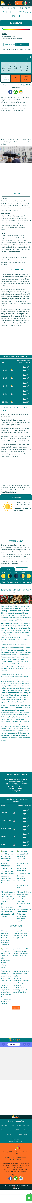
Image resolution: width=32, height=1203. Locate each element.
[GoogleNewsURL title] (21, 91)
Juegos (8, 1134)
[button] (30, 3)
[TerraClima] (25, 3)
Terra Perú (4, 1130)
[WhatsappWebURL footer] (15, 1178)
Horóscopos (27, 1130)
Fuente (25, 85)
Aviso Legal (7, 1157)
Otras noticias (23, 1134)
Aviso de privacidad (17, 1157)
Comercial (12, 1141)
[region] (16, 125)
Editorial (20, 1141)
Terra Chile (4, 1125)
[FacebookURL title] (10, 91)
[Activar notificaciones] (21, 1197)
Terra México (27, 1125)
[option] (5, 78)
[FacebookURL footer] (10, 1178)
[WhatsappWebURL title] (15, 91)
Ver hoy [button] (22, 44)
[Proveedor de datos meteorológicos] (16, 1187)
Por (3, 85)
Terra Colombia (16, 1125)
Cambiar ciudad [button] (9, 44)
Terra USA (16, 1130)
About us (19, 1159)
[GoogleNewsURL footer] (21, 1178)
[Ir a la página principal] (7, 3)
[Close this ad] (30, 1193)
